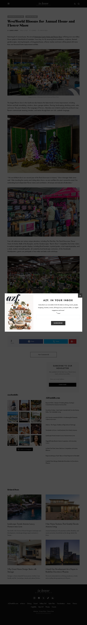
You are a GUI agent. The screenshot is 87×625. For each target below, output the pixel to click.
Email (59, 313)
